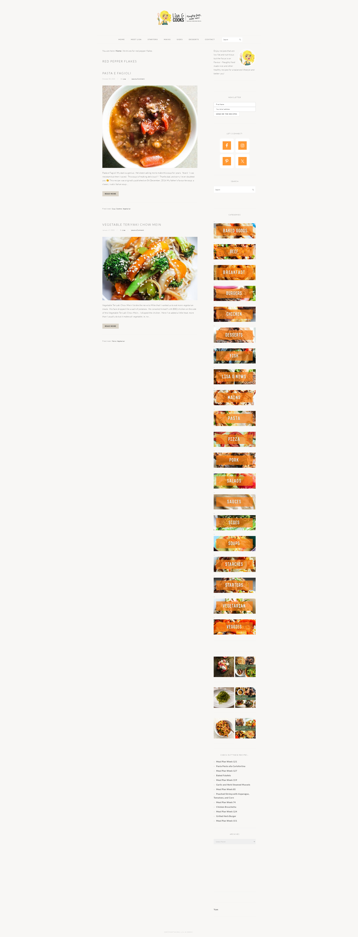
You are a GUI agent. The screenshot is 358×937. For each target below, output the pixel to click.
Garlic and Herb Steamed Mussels (233, 784)
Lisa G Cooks (179, 18)
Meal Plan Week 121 (226, 761)
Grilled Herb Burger (226, 816)
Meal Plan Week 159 (226, 780)
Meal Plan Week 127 (226, 771)
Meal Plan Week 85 (226, 789)
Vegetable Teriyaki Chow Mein (131, 224)
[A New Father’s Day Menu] (245, 676)
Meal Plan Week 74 (226, 802)
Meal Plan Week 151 (226, 820)
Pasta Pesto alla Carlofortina (231, 766)
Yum (216, 909)
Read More (110, 194)
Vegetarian (127, 209)
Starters (119, 209)
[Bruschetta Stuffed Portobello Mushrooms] (224, 676)
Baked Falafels (223, 775)
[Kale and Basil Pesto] (224, 707)
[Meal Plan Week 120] (245, 707)
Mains (114, 341)
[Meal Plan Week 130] (245, 737)
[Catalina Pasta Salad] (224, 737)
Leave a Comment (138, 79)
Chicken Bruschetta (226, 807)
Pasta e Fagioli (116, 73)
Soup (114, 209)
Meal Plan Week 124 (226, 811)
